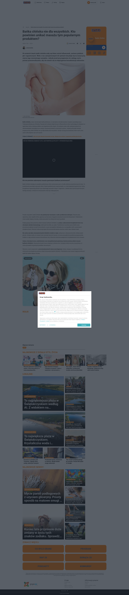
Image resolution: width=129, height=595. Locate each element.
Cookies (48, 321)
